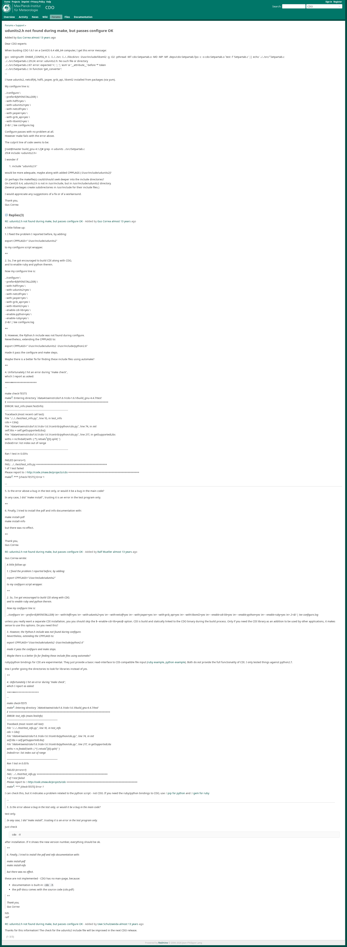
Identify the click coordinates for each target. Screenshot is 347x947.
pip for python (176, 793)
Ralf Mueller (104, 551)
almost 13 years (40, 37)
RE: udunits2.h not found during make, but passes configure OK (44, 221)
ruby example (155, 662)
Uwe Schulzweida (108, 924)
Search (276, 6)
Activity (23, 17)
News (35, 17)
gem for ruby (201, 793)
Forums (56, 17)
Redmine (163, 942)
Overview (9, 17)
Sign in (328, 1)
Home (7, 1)
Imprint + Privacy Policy (33, 1)
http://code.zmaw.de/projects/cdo (47, 472)
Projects (16, 1)
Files (67, 17)
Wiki (45, 17)
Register (337, 1)
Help (48, 1)
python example (175, 662)
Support (20, 25)
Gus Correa (24, 37)
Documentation (83, 17)
